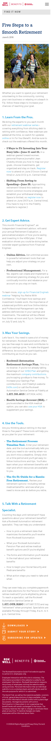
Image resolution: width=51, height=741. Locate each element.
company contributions (33, 374)
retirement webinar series (24, 125)
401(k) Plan (30, 371)
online (5, 138)
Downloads (17, 626)
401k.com (12, 387)
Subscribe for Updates (26, 638)
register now (34, 197)
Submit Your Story (22, 632)
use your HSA (35, 407)
